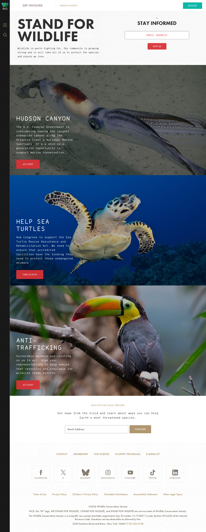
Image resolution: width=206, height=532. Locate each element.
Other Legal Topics (173, 494)
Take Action (30, 274)
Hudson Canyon (68, 5)
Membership (80, 454)
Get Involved (33, 5)
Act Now (28, 164)
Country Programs (127, 454)
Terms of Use (39, 494)
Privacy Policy (59, 494)
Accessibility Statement (145, 494)
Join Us (157, 46)
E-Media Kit (153, 454)
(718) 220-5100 (134, 523)
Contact (61, 454)
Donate (192, 5)
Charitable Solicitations (116, 494)
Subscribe (140, 429)
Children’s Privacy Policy (85, 494)
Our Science (101, 454)
